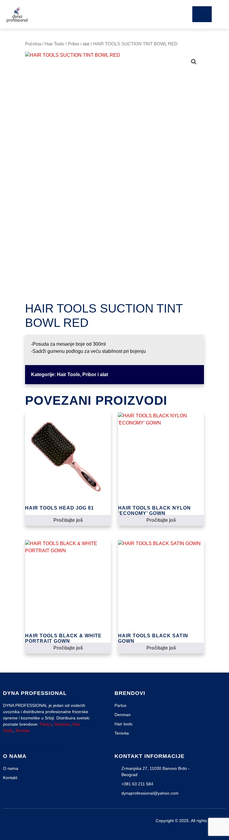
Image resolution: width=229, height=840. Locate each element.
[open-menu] (202, 14)
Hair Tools (54, 43)
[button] (193, 61)
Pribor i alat (78, 43)
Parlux (46, 724)
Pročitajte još (68, 520)
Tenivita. (23, 730)
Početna (33, 43)
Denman (62, 724)
